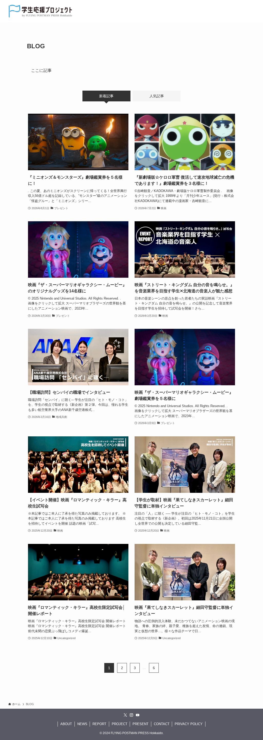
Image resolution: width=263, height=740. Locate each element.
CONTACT (162, 724)
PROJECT (119, 724)
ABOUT (66, 724)
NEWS (82, 724)
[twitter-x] (125, 715)
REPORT (99, 724)
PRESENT (140, 724)
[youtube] (137, 715)
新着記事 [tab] (106, 96)
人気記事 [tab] (156, 96)
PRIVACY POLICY (189, 724)
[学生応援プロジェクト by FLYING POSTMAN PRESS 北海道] (40, 11)
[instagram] (131, 715)
